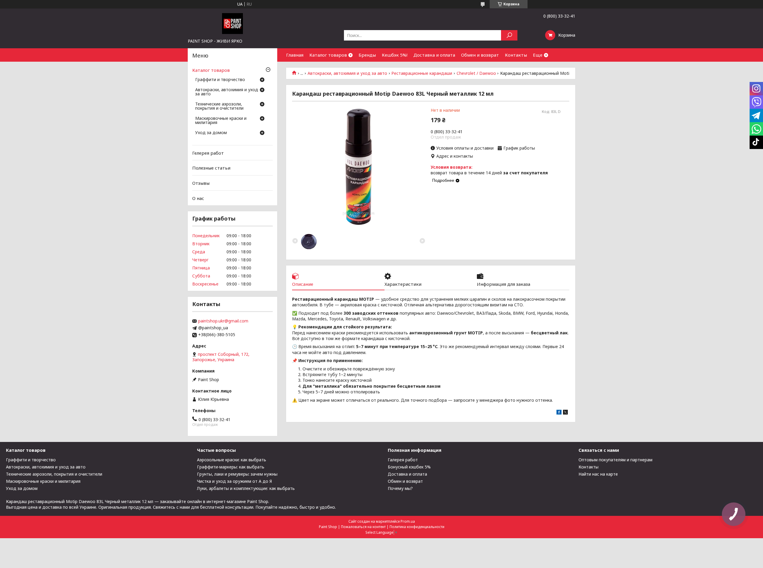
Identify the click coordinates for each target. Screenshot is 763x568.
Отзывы (201, 183)
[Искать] (509, 35)
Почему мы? (400, 488)
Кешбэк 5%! (394, 55)
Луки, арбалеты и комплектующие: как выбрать (246, 488)
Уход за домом (211, 133)
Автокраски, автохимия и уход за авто (347, 73)
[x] (565, 413)
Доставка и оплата (434, 55)
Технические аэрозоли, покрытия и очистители (219, 106)
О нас (198, 198)
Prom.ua (408, 521)
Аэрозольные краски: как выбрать (231, 460)
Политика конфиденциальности (417, 526)
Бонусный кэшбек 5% (409, 467)
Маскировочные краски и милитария (220, 120)
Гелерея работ (208, 153)
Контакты (516, 55)
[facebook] (559, 413)
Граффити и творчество (220, 79)
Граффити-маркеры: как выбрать (230, 467)
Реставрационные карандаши (421, 73)
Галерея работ (403, 460)
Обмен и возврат (480, 55)
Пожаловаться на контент (363, 526)
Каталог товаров (328, 55)
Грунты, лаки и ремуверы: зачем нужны (237, 474)
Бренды (367, 55)
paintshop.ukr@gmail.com (223, 321)
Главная (294, 55)
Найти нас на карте (598, 474)
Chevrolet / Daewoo (476, 73)
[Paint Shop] (232, 23)
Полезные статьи (211, 168)
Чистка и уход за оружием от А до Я (234, 481)
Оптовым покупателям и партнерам (615, 460)
